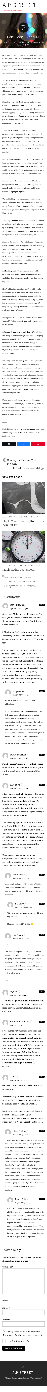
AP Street (8, 1378)
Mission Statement (23, 1378)
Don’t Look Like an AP (23, 37)
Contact (14, 1378)
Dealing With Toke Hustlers (19, 586)
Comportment (35, 42)
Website (6, 1319)
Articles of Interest (29, 565)
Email (6, 1308)
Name (5, 1300)
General (23, 517)
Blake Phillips (9, 42)
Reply (42, 605)
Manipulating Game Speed (18, 569)
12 (25, 45)
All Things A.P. (23, 42)
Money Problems (27, 582)
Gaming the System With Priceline (21, 461)
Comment (7, 1266)
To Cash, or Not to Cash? (26, 468)
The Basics (34, 517)
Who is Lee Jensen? (36, 1378)
